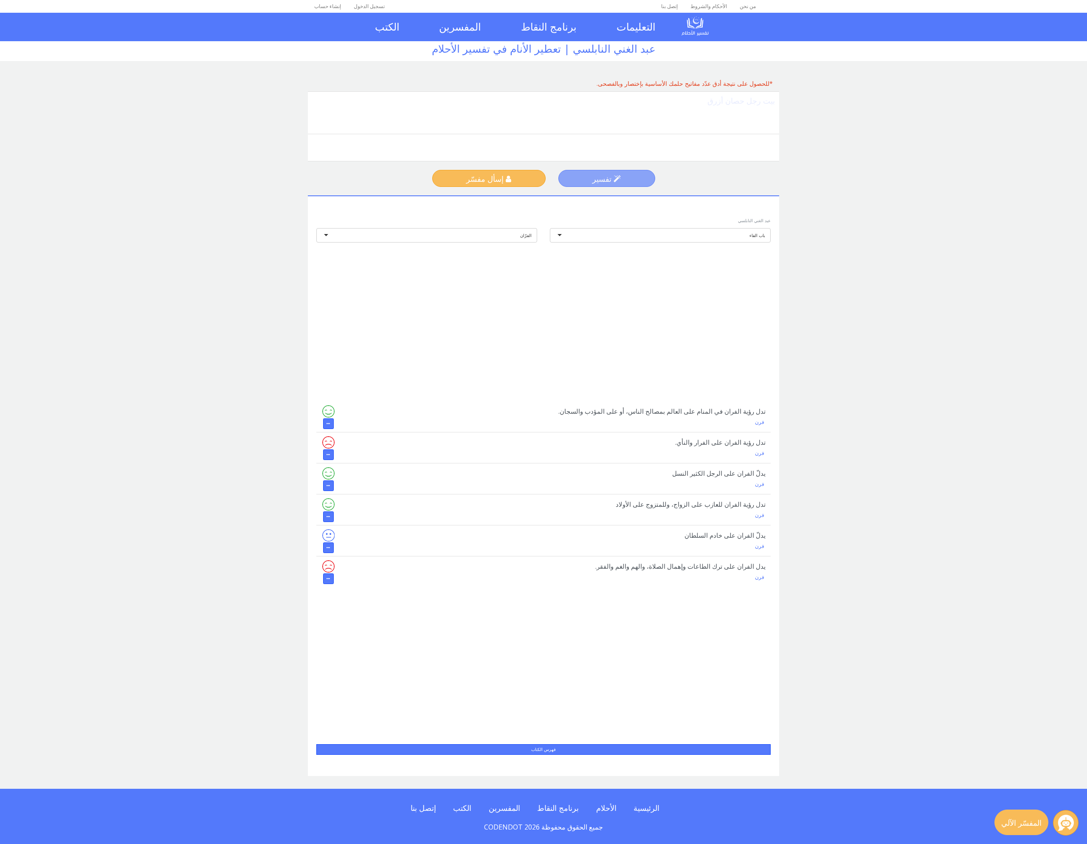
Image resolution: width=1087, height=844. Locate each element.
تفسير (603, 179)
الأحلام (606, 808)
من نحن (748, 6)
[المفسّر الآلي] (1066, 823)
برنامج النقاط (549, 27)
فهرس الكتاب (543, 749)
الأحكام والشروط (708, 6)
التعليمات (636, 27)
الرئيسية (646, 808)
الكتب (387, 27)
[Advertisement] (543, 316)
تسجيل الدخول (369, 6)
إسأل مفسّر (486, 179)
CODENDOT (503, 827)
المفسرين (460, 27)
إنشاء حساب (327, 6)
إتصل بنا (669, 6)
